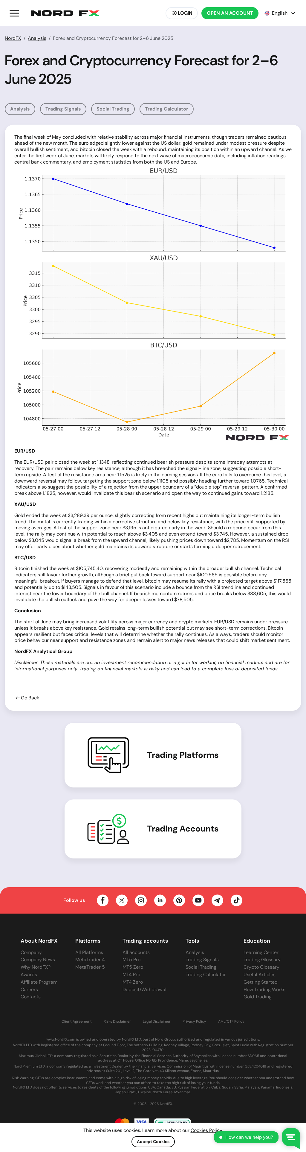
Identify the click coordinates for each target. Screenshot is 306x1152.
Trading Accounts (183, 828)
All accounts (136, 952)
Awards (29, 974)
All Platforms (89, 952)
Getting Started (261, 982)
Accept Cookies (153, 1141)
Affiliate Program (39, 982)
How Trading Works (264, 989)
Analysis (37, 38)
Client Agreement (77, 1021)
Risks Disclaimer (117, 1021)
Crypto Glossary (261, 967)
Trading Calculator (166, 109)
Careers (29, 989)
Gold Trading (258, 997)
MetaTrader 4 (90, 959)
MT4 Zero (133, 982)
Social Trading (113, 109)
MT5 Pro (131, 959)
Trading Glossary (262, 959)
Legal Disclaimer (157, 1021)
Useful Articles (260, 974)
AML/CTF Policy (231, 1021)
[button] (14, 13)
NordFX (13, 38)
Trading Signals (63, 109)
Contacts (31, 997)
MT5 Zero (133, 967)
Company (31, 952)
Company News (38, 959)
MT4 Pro (131, 974)
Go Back (30, 698)
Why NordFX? (36, 967)
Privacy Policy (194, 1021)
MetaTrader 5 (90, 967)
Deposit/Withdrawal (144, 989)
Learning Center (261, 952)
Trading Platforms (183, 755)
